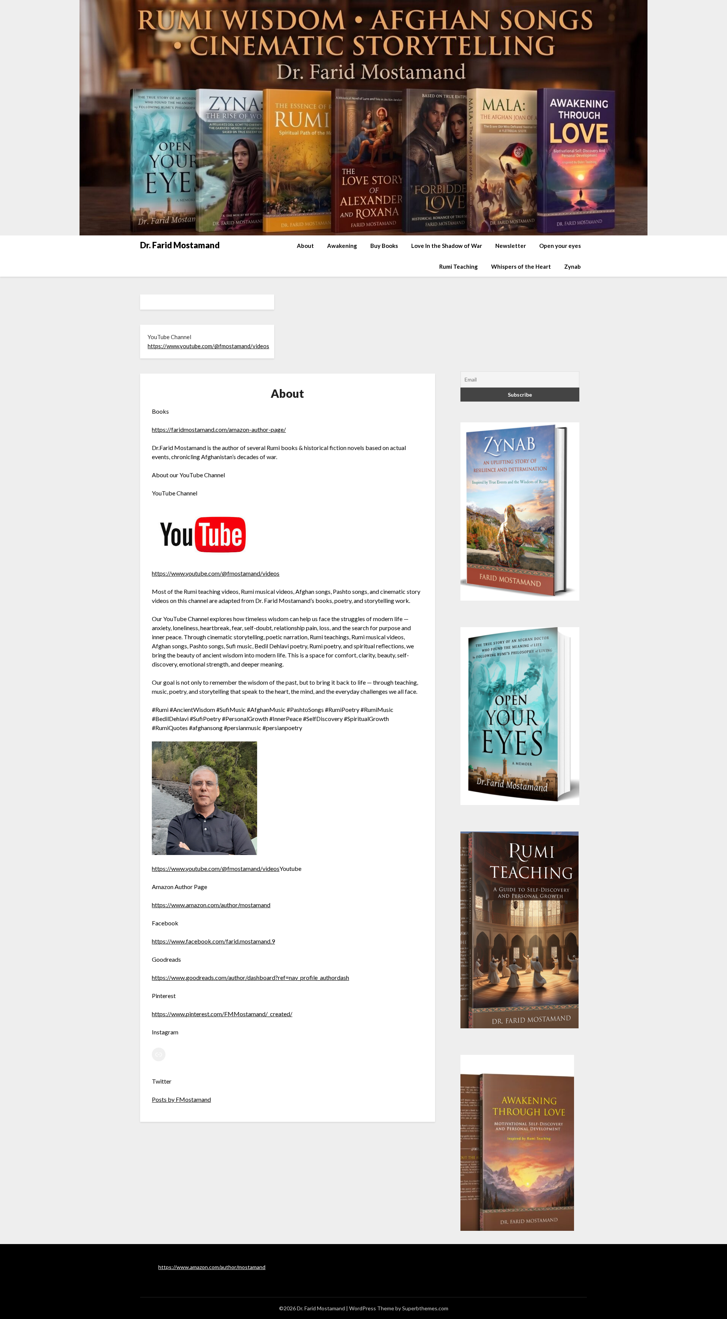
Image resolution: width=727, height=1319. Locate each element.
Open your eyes (560, 245)
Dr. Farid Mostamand (180, 245)
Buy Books (384, 245)
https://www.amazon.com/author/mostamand (211, 904)
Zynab (572, 266)
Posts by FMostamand (181, 1099)
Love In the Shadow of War (446, 245)
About (305, 245)
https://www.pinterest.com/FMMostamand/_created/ (222, 1013)
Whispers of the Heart (521, 266)
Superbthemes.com (425, 1308)
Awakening (342, 245)
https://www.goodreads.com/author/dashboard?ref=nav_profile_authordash (250, 977)
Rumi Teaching (458, 266)
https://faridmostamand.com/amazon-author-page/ (219, 429)
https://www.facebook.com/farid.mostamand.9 (213, 941)
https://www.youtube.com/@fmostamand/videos (208, 346)
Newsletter (510, 245)
